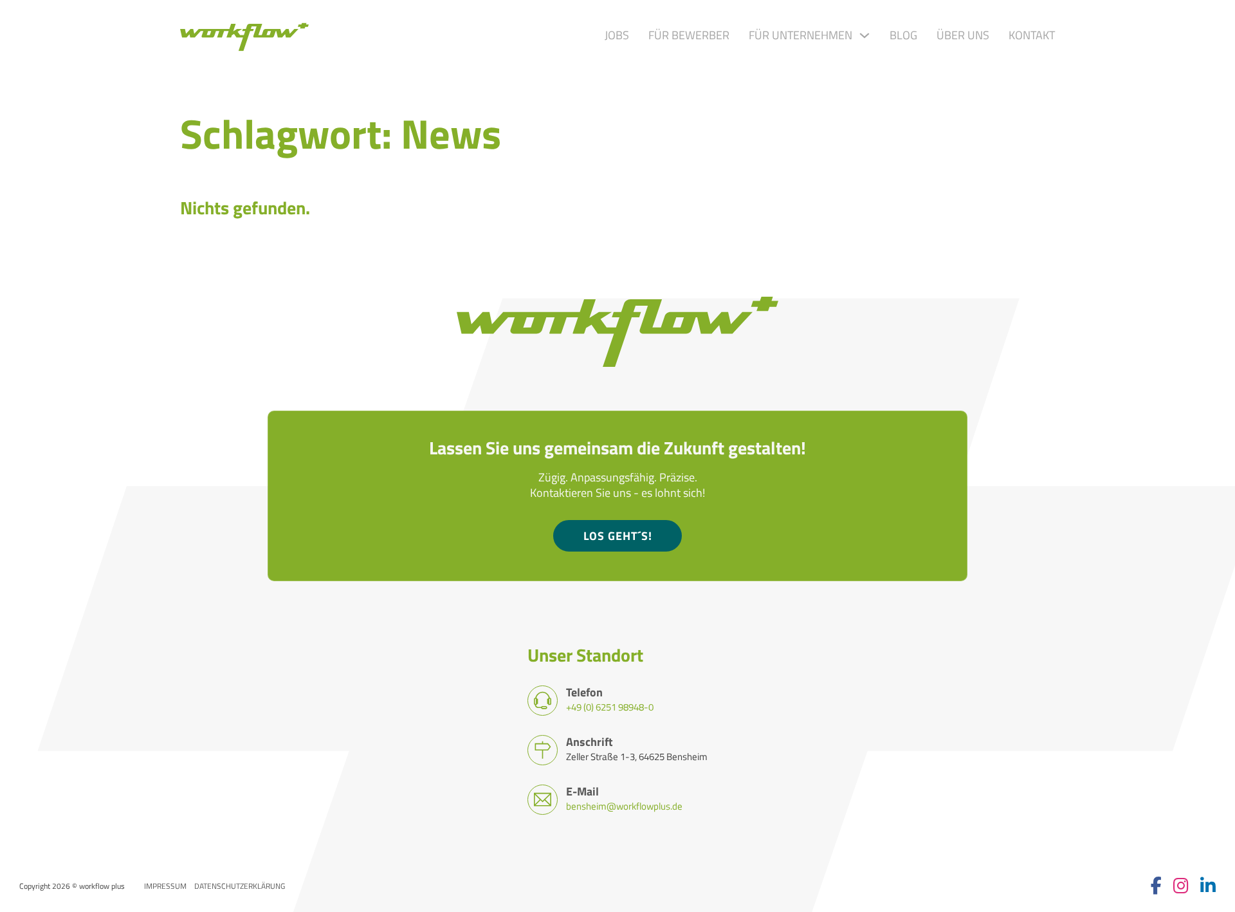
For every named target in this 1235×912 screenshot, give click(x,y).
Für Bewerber (688, 35)
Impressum (165, 886)
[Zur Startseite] (244, 35)
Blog (903, 35)
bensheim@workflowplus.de (624, 806)
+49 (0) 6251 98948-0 (610, 706)
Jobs (617, 35)
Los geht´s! (617, 535)
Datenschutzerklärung (239, 886)
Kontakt (1032, 35)
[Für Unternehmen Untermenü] (864, 35)
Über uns (963, 35)
